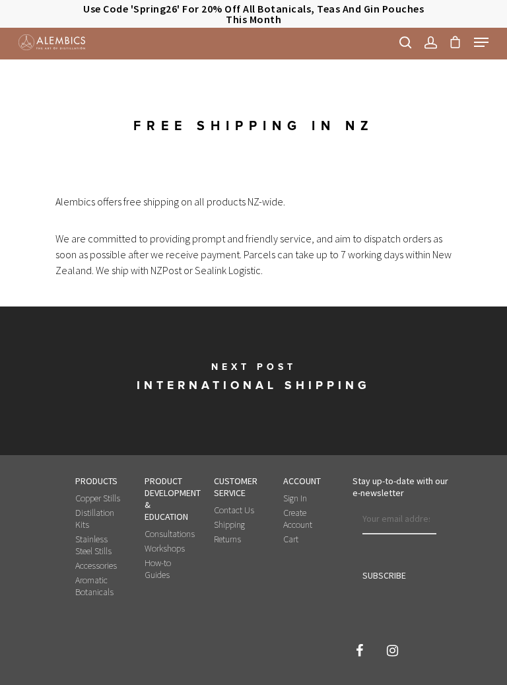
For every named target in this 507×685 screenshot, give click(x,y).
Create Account (297, 518)
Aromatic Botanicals (94, 586)
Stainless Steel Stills (93, 545)
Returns (227, 539)
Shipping (229, 524)
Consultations (168, 534)
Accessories (96, 565)
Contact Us (234, 510)
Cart (290, 539)
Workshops (165, 548)
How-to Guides (158, 569)
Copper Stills (97, 498)
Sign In (295, 498)
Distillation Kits (94, 518)
